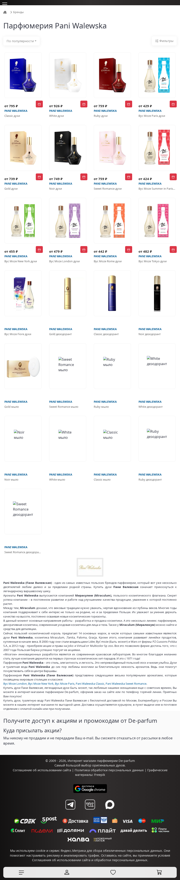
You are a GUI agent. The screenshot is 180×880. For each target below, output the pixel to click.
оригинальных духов (108, 774)
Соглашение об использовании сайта (42, 778)
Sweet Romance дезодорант (23, 552)
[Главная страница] (5, 11)
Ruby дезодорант (150, 479)
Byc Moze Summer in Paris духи (157, 189)
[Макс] (109, 813)
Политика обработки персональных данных (109, 778)
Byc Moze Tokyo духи (153, 261)
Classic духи (12, 116)
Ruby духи (101, 116)
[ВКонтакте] (90, 813)
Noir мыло (11, 479)
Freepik (99, 783)
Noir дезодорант (150, 334)
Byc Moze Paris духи (152, 116)
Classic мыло (102, 479)
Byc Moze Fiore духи (17, 334)
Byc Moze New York (41, 684)
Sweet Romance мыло (63, 407)
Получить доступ (21, 753)
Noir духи (55, 189)
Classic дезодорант (106, 334)
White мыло (57, 479)
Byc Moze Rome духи (108, 261)
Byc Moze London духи (64, 261)
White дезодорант (151, 407)
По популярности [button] (20, 41)
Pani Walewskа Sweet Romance (126, 684)
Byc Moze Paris (64, 684)
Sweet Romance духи (108, 189)
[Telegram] (70, 813)
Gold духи (11, 189)
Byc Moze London (15, 684)
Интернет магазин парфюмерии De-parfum (101, 769)
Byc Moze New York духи (20, 261)
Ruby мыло (101, 407)
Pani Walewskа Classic (90, 684)
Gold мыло (11, 407)
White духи (56, 116)
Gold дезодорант (60, 334)
